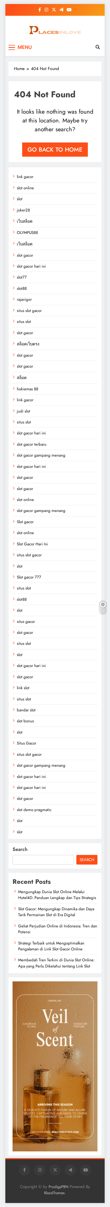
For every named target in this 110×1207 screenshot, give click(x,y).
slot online (25, 188)
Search (20, 849)
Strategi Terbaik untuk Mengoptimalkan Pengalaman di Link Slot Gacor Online (51, 946)
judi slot (23, 411)
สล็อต (22, 378)
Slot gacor (25, 522)
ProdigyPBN (58, 1186)
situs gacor (26, 621)
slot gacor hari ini (31, 266)
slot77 (22, 277)
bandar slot (26, 710)
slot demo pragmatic (34, 810)
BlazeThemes (54, 1193)
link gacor (25, 177)
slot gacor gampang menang (41, 455)
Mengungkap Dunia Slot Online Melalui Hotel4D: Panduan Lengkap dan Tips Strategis (57, 895)
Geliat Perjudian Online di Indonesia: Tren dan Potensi (57, 929)
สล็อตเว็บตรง (28, 344)
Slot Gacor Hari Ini (32, 544)
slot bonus (25, 721)
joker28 (23, 210)
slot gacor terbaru (31, 444)
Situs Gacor (26, 743)
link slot (23, 688)
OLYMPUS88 (27, 233)
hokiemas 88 (27, 389)
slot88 (22, 288)
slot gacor (25, 255)
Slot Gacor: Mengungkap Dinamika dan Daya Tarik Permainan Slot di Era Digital (56, 912)
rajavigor (24, 299)
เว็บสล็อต (25, 221)
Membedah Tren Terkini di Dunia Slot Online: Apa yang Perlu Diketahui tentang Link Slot (56, 963)
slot (19, 199)
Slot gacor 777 (29, 577)
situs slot (24, 322)
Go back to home (55, 149)
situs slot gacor (29, 311)
